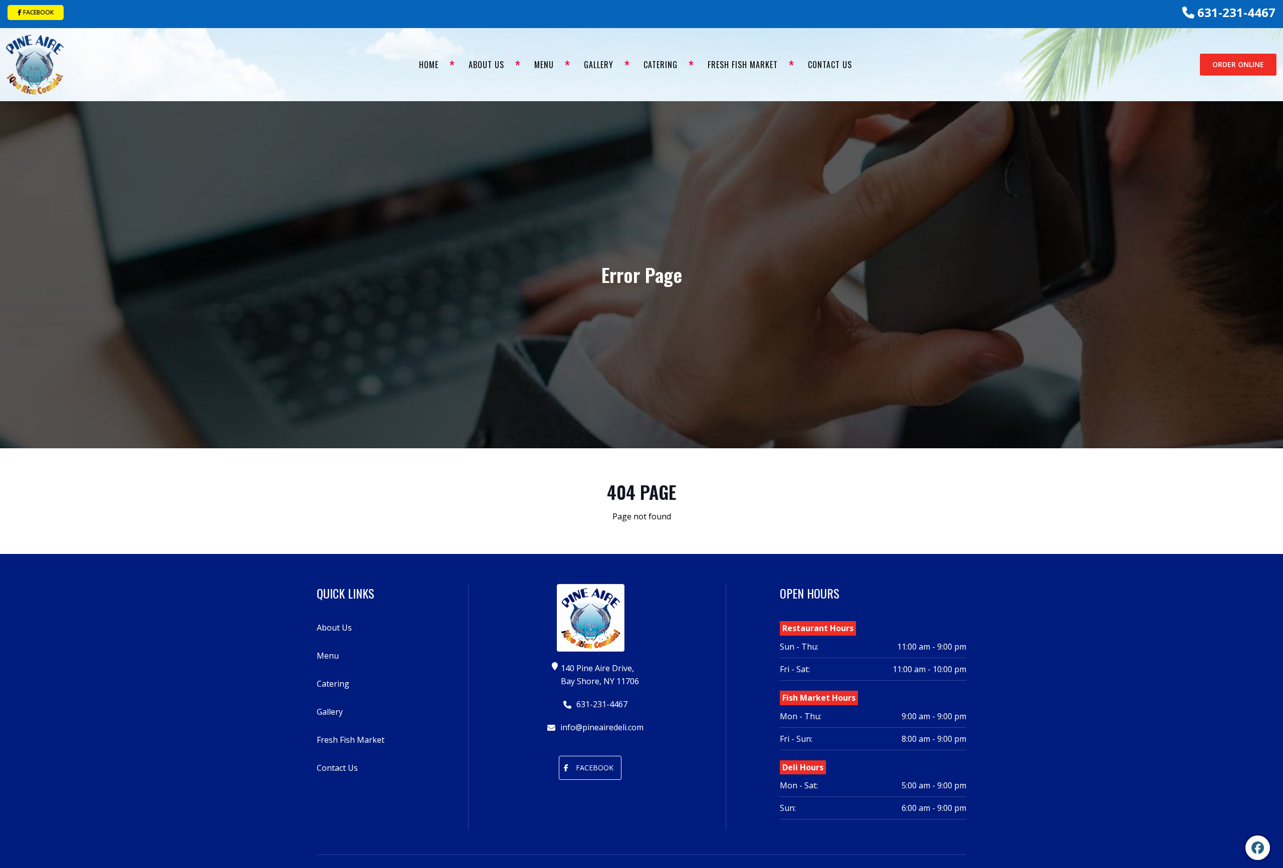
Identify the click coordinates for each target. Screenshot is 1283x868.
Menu (544, 65)
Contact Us (830, 65)
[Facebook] (1257, 847)
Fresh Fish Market (743, 65)
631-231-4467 (1234, 12)
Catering (661, 65)
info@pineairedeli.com (601, 727)
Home (429, 65)
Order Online (1238, 64)
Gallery (598, 65)
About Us (486, 65)
